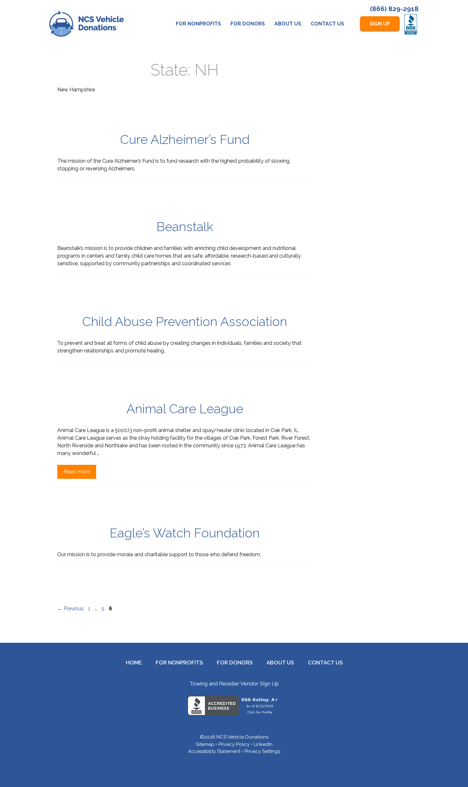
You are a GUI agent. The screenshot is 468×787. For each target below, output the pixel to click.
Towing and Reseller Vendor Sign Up (234, 683)
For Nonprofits (198, 24)
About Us (287, 24)
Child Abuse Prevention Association (184, 321)
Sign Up (380, 24)
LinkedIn (263, 744)
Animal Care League (184, 408)
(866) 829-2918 (394, 9)
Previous (70, 609)
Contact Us (327, 24)
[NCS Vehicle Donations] (86, 24)
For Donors (247, 24)
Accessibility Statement (214, 751)
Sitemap (205, 744)
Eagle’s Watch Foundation (185, 532)
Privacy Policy (234, 744)
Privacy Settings (262, 751)
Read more (77, 472)
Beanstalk (184, 226)
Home (134, 662)
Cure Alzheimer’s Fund (185, 139)
